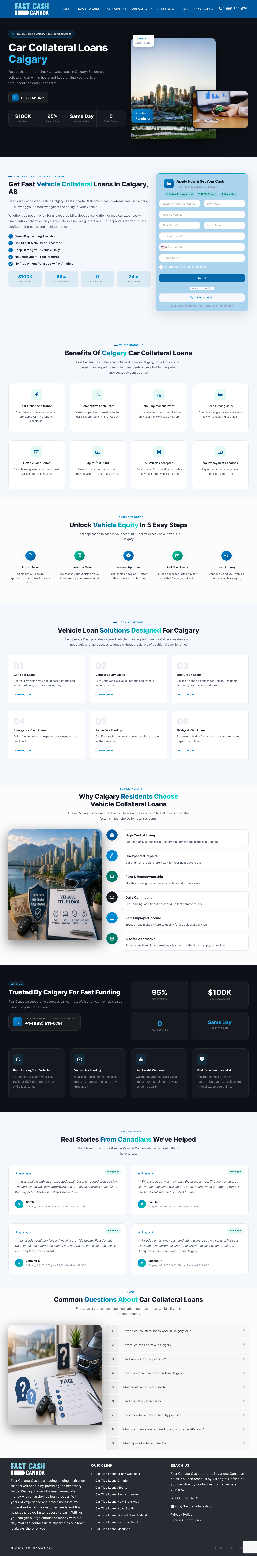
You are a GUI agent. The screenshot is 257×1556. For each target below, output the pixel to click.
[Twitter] (221, 1548)
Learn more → (22, 694)
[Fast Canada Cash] (32, 9)
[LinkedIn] (226, 1548)
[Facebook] (215, 1548)
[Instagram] (231, 1548)
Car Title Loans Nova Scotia (115, 1508)
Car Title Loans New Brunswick (117, 1501)
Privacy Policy (181, 1514)
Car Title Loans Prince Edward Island (121, 1515)
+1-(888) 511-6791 (44, 1023)
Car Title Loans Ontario (111, 1480)
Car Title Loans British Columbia (117, 1473)
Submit (202, 278)
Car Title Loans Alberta (111, 1487)
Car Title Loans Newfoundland (116, 1522)
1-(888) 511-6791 (33, 98)
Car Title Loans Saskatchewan (116, 1494)
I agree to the (186, 266)
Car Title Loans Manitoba (113, 1529)
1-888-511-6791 (204, 297)
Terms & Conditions (186, 1520)
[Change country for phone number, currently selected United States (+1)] (164, 247)
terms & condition (195, 266)
